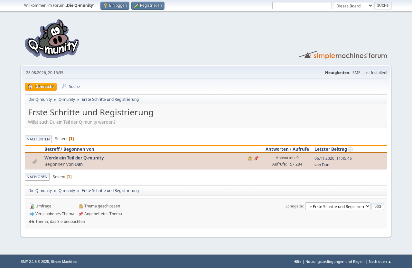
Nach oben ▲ (380, 261)
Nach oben (37, 176)
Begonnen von (78, 149)
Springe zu (294, 206)
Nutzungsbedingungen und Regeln (335, 261)
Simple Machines (64, 261)
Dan (79, 164)
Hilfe (297, 261)
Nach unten (38, 139)
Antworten (277, 149)
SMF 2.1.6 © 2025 (35, 261)
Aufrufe (301, 149)
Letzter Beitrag (330, 149)
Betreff (52, 149)
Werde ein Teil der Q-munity (74, 158)
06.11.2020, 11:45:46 (333, 158)
